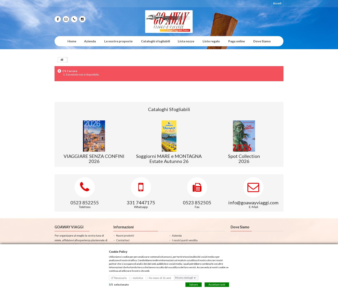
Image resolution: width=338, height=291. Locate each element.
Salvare (193, 284)
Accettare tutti (217, 284)
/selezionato (119, 284)
